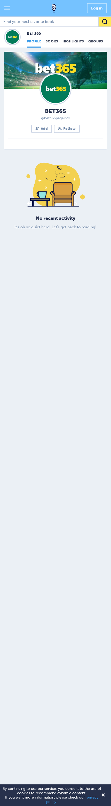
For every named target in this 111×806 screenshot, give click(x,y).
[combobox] (55, 21)
